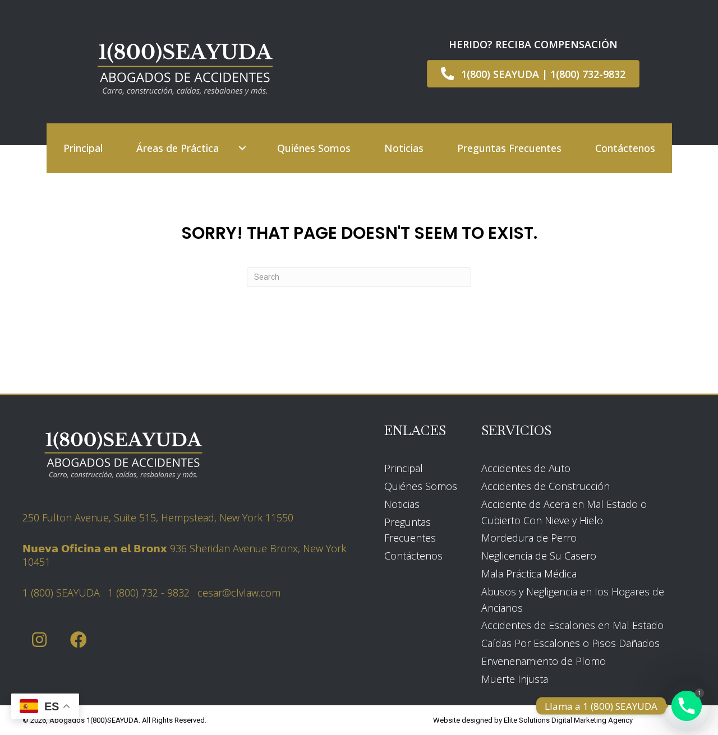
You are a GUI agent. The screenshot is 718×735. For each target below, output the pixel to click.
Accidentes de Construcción (545, 486)
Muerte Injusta (514, 679)
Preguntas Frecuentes (410, 530)
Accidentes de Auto (525, 468)
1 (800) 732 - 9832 (149, 592)
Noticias (402, 504)
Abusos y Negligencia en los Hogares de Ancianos (572, 599)
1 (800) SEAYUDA (61, 592)
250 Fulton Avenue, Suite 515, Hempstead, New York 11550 (157, 517)
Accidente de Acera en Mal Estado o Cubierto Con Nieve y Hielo (564, 512)
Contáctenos (413, 555)
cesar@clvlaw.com (238, 592)
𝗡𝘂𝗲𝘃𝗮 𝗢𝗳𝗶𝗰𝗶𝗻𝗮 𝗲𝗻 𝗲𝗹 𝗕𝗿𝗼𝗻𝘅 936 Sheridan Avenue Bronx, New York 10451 (184, 555)
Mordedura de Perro (529, 537)
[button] (242, 148)
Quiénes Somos (420, 486)
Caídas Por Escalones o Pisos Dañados (570, 643)
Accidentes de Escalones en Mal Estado (572, 625)
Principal (403, 468)
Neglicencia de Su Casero (538, 555)
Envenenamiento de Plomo (543, 661)
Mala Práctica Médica (529, 573)
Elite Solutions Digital (538, 720)
